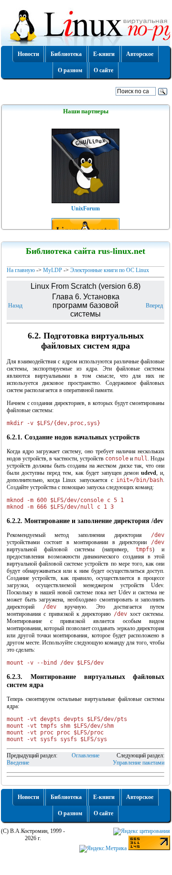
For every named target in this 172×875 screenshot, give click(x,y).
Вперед (154, 305)
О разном (70, 70)
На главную (21, 270)
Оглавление (85, 755)
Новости (28, 54)
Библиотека (66, 54)
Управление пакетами (138, 762)
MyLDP (52, 270)
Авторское (139, 54)
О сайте (103, 70)
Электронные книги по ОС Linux (109, 270)
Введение (18, 762)
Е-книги (104, 54)
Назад (15, 305)
